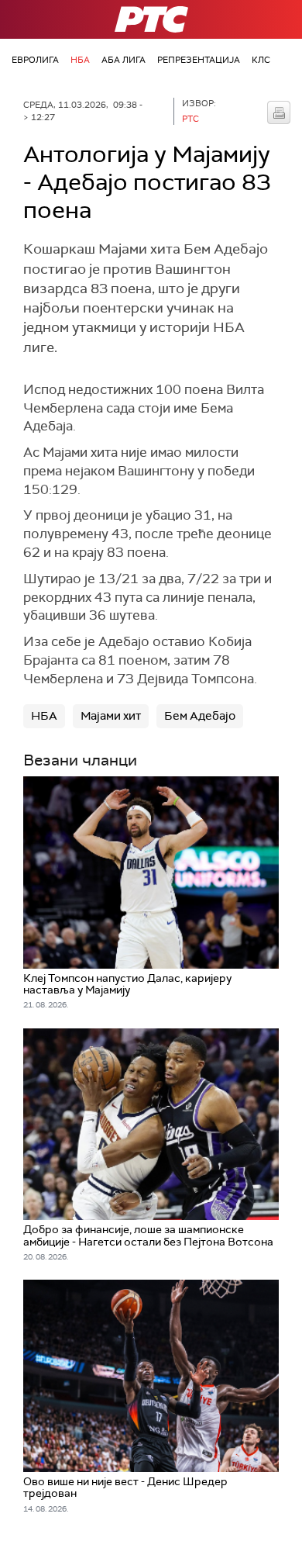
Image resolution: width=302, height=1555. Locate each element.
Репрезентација (198, 59)
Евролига (35, 59)
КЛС (261, 59)
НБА (80, 59)
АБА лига (123, 59)
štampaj (278, 112)
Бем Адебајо (199, 716)
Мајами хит (111, 716)
